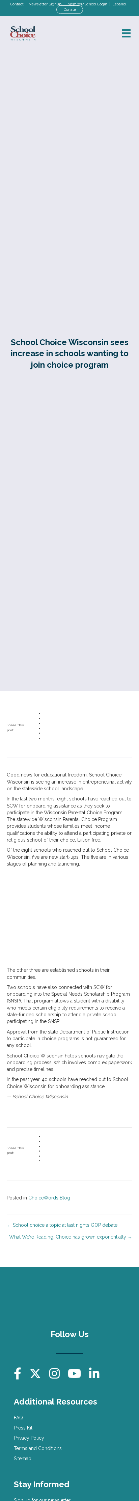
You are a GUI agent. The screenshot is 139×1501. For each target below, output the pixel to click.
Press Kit (23, 1428)
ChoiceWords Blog (49, 1197)
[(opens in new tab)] (101, 1299)
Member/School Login (87, 4)
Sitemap (22, 1458)
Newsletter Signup (45, 4)
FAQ (18, 1417)
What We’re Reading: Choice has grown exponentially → (70, 1237)
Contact (17, 4)
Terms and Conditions (38, 1448)
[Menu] (126, 33)
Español (119, 4)
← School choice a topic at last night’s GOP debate (62, 1225)
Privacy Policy (29, 1438)
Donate (69, 9)
